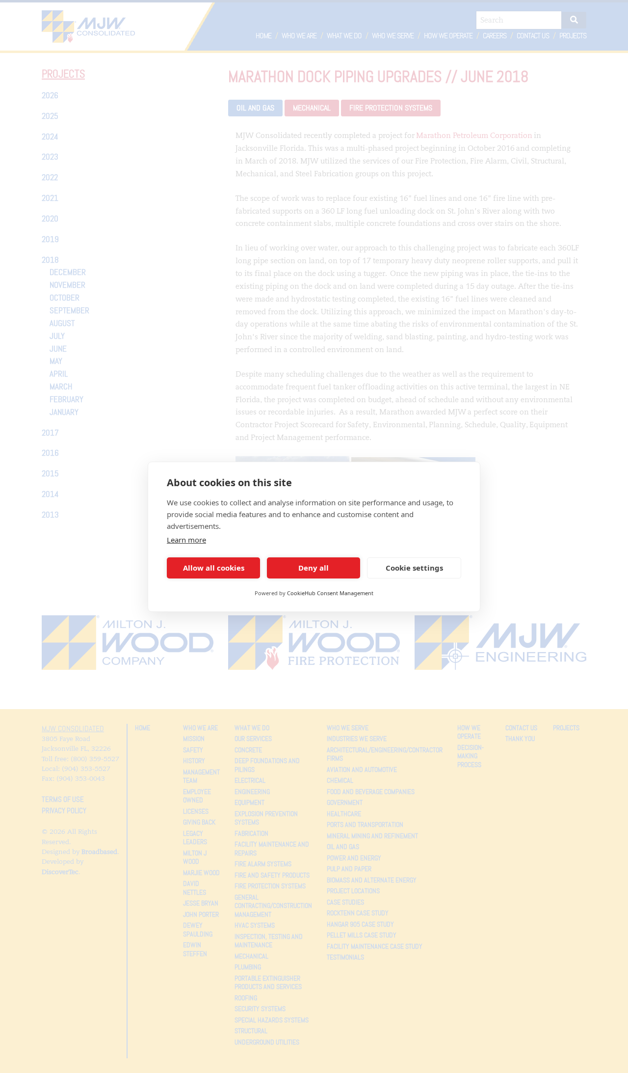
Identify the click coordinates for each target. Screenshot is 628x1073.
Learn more (186, 540)
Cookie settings (414, 568)
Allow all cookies (213, 568)
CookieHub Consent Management (330, 593)
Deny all (313, 568)
